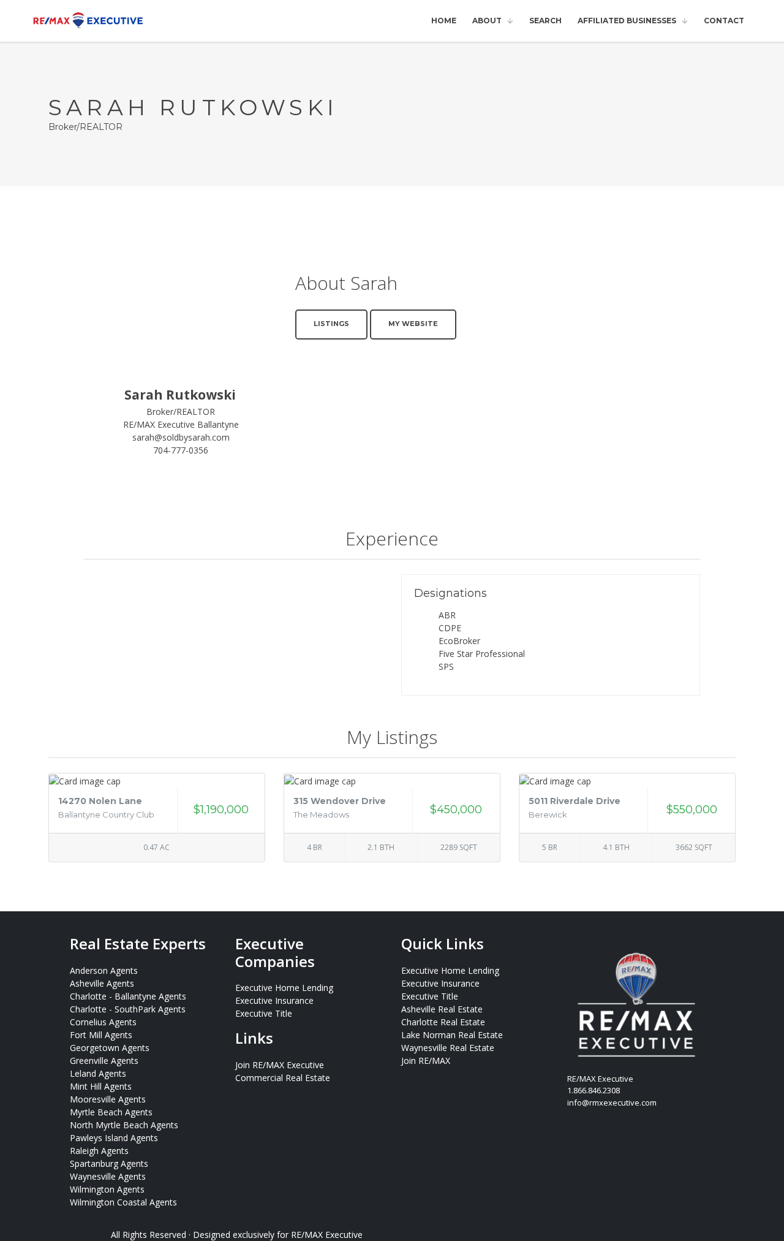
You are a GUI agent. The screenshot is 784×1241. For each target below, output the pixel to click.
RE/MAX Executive (327, 1234)
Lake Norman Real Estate (452, 1035)
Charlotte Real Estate (443, 1022)
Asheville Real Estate (442, 1009)
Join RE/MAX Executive (279, 1065)
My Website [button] (413, 323)
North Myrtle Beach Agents (124, 1125)
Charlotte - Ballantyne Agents (128, 996)
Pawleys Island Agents (114, 1138)
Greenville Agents (104, 1060)
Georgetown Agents (109, 1047)
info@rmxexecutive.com (612, 1102)
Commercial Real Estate (282, 1078)
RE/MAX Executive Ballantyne (181, 424)
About (487, 20)
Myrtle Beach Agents (111, 1112)
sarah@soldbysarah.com (181, 437)
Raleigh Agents (99, 1150)
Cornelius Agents (103, 1022)
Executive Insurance (274, 1000)
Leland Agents (98, 1073)
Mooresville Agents (108, 1099)
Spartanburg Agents (109, 1163)
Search (545, 20)
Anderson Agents (104, 970)
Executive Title (263, 1013)
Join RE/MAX (425, 1060)
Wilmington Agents (107, 1189)
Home (443, 20)
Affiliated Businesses (627, 20)
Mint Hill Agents (101, 1086)
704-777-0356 (180, 450)
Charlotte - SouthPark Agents (128, 1009)
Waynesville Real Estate (447, 1047)
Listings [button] (331, 323)
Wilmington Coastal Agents (123, 1202)
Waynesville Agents (108, 1176)
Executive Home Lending (284, 987)
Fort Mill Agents (101, 1035)
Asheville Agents (102, 983)
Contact (724, 20)
